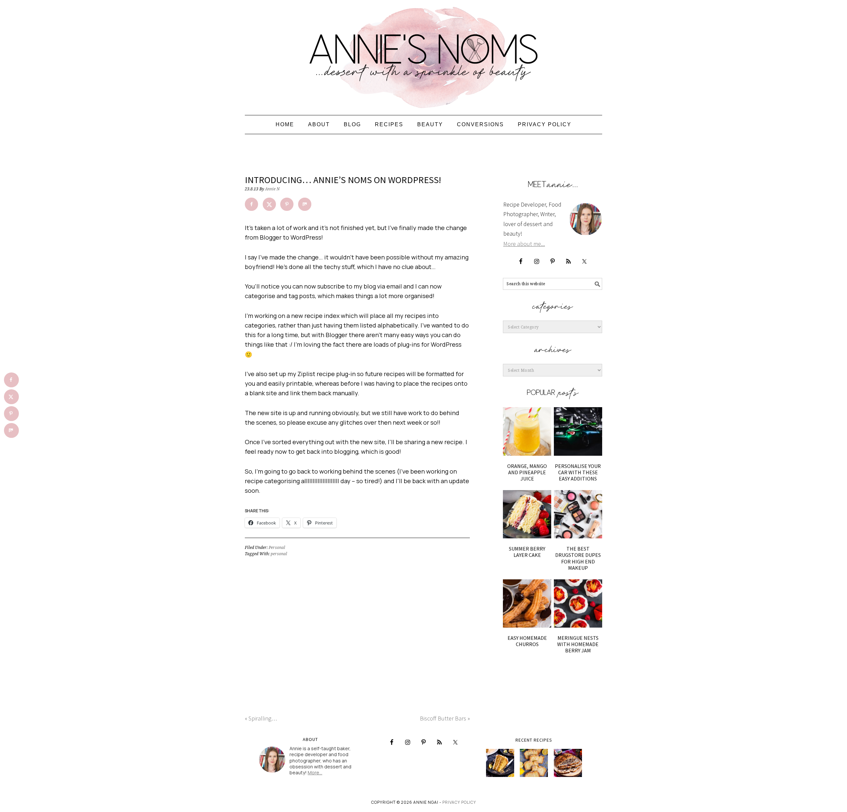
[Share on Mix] (304, 204)
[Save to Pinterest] (286, 204)
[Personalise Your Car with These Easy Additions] (578, 431)
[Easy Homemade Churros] (527, 603)
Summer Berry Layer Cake (527, 551)
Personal (277, 547)
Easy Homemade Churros (527, 641)
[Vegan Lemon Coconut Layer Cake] (500, 763)
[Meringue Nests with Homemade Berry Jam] (578, 603)
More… (315, 772)
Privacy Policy (459, 802)
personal (279, 554)
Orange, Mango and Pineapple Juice (527, 472)
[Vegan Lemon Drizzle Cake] (534, 763)
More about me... (524, 244)
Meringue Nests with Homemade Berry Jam (578, 644)
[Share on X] (269, 204)
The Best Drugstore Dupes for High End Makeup (578, 558)
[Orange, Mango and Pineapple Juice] (527, 431)
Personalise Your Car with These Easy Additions (578, 472)
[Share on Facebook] (251, 204)
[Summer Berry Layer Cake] (527, 514)
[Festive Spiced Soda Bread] (568, 763)
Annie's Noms (423, 54)
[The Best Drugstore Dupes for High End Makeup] (578, 514)
